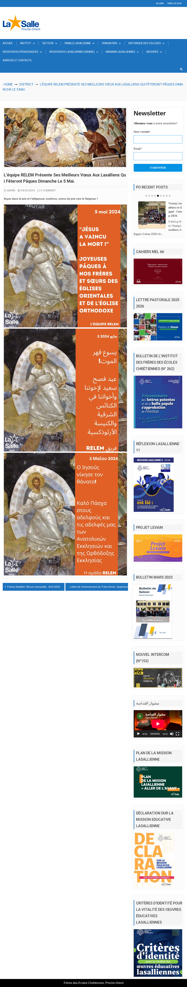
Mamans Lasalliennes (120, 51)
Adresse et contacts (17, 60)
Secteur (48, 43)
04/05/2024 (28, 190)
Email (138, 148)
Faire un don (174, 3)
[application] (158, 723)
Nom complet (142, 131)
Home (8, 84)
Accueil (8, 43)
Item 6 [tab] (161, 196)
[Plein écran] (177, 734)
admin (11, 190)
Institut (25, 43)
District (26, 84)
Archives (152, 51)
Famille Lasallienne (78, 43)
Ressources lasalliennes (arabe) (72, 51)
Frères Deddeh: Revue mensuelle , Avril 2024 (33, 586)
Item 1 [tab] (146, 196)
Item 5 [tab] (158, 196)
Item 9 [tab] (170, 196)
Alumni (160, 3)
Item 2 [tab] (149, 196)
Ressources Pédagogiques (20, 51)
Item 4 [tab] (155, 196)
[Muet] (171, 734)
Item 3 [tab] (152, 196)
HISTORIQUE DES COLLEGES (144, 43)
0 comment (48, 190)
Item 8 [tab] (167, 196)
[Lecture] (138, 734)
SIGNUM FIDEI (109, 43)
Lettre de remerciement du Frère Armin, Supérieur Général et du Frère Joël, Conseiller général (125, 586)
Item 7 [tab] (164, 196)
